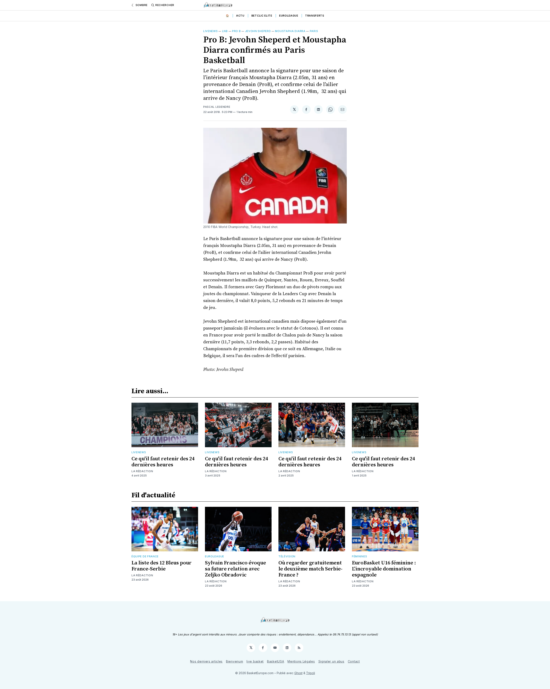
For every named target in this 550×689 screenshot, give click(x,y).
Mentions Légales (301, 661)
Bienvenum (234, 661)
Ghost (298, 673)
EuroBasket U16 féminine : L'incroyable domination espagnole (384, 569)
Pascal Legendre (216, 106)
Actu (240, 15)
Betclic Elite (261, 15)
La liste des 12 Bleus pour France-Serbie (161, 566)
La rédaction (142, 471)
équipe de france (145, 556)
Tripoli (310, 673)
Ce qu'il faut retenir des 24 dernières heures (162, 462)
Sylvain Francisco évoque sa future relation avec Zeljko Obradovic (235, 569)
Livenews (210, 31)
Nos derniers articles (206, 661)
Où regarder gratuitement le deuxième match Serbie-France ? (310, 569)
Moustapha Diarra (290, 31)
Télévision (286, 556)
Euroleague (288, 15)
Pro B (236, 31)
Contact (354, 661)
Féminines (359, 556)
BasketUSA (275, 661)
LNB (225, 31)
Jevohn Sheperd (258, 31)
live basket (255, 661)
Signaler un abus (331, 661)
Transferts (314, 15)
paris (314, 31)
